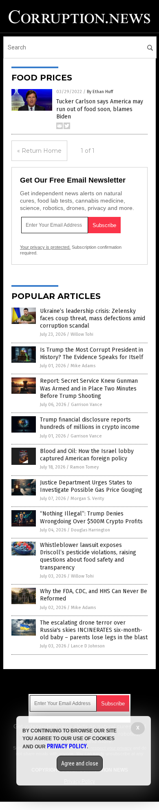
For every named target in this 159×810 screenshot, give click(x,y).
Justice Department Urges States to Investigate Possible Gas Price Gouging (91, 486)
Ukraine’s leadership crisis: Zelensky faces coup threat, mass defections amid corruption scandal (92, 318)
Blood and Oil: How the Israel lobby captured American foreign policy (87, 455)
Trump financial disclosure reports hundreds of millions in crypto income (89, 423)
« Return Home (39, 150)
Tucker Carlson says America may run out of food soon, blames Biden (99, 109)
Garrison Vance (86, 404)
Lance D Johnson (88, 646)
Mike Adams (83, 365)
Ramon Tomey (84, 467)
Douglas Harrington (90, 530)
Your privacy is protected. (45, 247)
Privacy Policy (67, 746)
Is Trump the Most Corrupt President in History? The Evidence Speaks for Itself (91, 353)
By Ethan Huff (100, 91)
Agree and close (79, 763)
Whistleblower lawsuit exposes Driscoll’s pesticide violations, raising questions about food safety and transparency (88, 556)
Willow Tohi (82, 334)
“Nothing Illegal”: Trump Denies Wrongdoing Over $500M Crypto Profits (91, 517)
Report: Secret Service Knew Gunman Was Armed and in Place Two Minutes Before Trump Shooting (89, 388)
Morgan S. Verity (87, 498)
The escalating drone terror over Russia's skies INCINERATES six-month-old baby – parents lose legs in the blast (94, 630)
